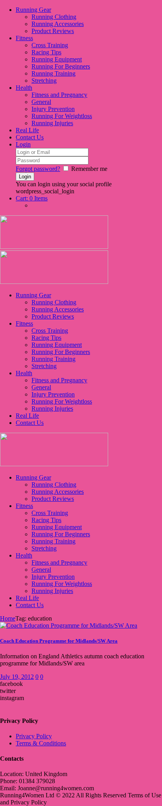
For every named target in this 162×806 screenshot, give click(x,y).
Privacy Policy (34, 736)
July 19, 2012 (17, 676)
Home (7, 618)
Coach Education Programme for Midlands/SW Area (59, 641)
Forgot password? (38, 168)
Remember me (89, 168)
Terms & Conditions (41, 743)
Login (23, 144)
